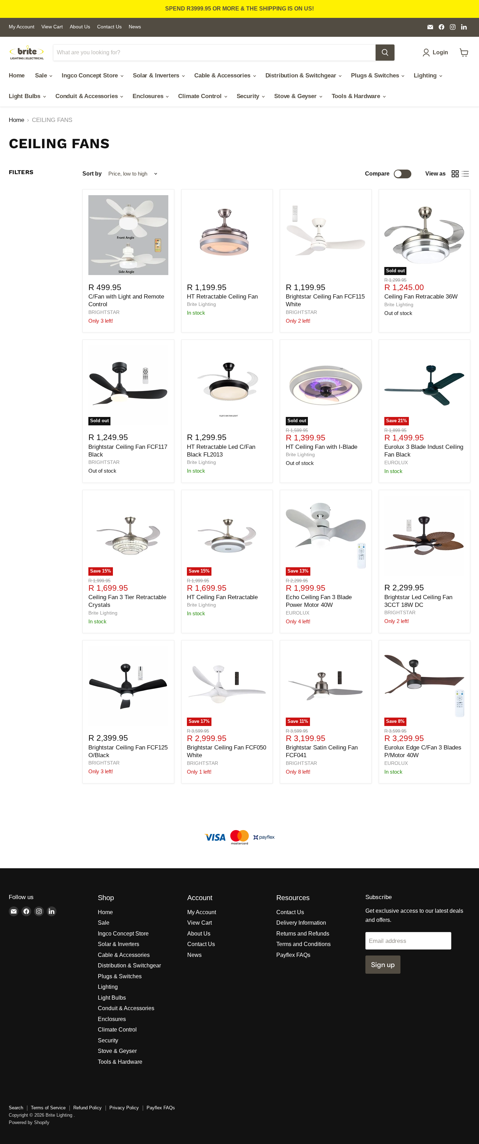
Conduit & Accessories (87, 96)
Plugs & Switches (375, 75)
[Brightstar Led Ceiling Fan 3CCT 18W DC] (424, 536)
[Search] (385, 52)
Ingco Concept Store (91, 75)
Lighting (426, 75)
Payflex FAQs (293, 955)
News (135, 26)
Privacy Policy (124, 1107)
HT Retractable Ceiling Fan (222, 296)
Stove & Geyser (296, 96)
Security (249, 96)
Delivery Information (301, 923)
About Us (80, 26)
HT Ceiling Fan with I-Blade (321, 447)
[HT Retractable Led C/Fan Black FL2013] (227, 385)
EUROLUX (396, 462)
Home (17, 75)
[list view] (465, 174)
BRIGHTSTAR (104, 312)
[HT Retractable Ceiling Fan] (227, 235)
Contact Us (109, 26)
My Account (21, 26)
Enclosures (149, 96)
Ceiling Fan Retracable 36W (421, 296)
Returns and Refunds (302, 934)
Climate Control (200, 96)
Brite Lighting (201, 304)
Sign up (383, 964)
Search (16, 1107)
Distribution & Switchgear (301, 75)
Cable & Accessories (223, 75)
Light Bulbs (25, 96)
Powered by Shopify (29, 1122)
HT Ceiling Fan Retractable (222, 597)
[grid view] (455, 174)
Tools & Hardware (357, 96)
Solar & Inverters (157, 75)
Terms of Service (48, 1107)
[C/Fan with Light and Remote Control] (128, 235)
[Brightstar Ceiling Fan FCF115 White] (326, 235)
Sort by (92, 174)
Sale (41, 75)
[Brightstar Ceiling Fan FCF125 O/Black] (128, 686)
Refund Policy (87, 1107)
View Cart (52, 26)
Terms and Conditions (303, 944)
